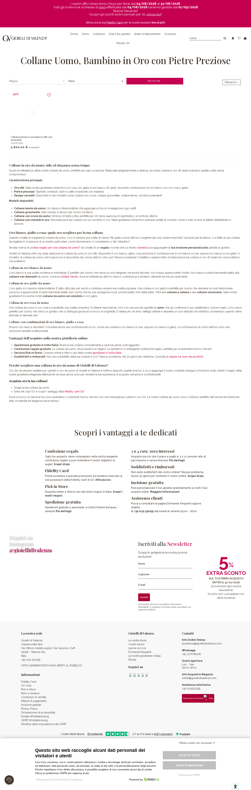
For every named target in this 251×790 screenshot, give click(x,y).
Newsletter (143, 607)
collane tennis (69, 276)
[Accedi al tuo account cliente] (233, 38)
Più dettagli (63, 511)
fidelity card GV (74, 391)
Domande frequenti (139, 652)
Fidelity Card (57, 470)
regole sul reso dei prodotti (186, 356)
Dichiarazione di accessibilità (38, 712)
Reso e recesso (30, 693)
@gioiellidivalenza (30, 550)
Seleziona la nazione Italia (198, 698)
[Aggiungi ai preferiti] (49, 95)
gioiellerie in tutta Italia (107, 352)
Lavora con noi (137, 648)
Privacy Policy (29, 708)
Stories (132, 659)
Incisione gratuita (31, 704)
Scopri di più (62, 464)
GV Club (26, 685)
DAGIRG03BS (17, 143)
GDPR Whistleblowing (34, 720)
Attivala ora (103, 479)
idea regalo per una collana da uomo (56, 247)
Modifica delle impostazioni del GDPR (43, 724)
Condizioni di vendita (33, 697)
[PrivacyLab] (151, 779)
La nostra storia (137, 640)
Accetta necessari (189, 765)
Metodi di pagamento (34, 701)
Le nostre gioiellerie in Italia (144, 655)
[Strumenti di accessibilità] (235, 786)
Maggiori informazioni (164, 491)
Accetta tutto (189, 755)
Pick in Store (28, 689)
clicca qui (153, 14)
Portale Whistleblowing (35, 716)
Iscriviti (144, 597)
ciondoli (142, 247)
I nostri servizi (136, 644)
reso (102, 7)
